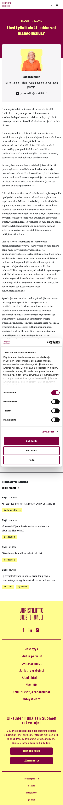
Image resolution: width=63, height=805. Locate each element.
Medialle (32, 685)
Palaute (31, 785)
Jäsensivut (30, 760)
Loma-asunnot (32, 663)
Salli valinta (31, 450)
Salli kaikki (31, 441)
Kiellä (31, 460)
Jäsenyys (31, 649)
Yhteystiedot (31, 699)
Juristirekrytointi (31, 671)
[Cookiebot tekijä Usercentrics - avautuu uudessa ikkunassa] (47, 342)
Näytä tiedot (47, 431)
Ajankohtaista (31, 678)
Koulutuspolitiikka (12, 510)
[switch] (55, 401)
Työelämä (22, 586)
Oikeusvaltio (9, 537)
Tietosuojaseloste (31, 778)
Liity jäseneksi (31, 751)
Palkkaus (8, 586)
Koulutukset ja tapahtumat (31, 692)
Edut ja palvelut (31, 656)
